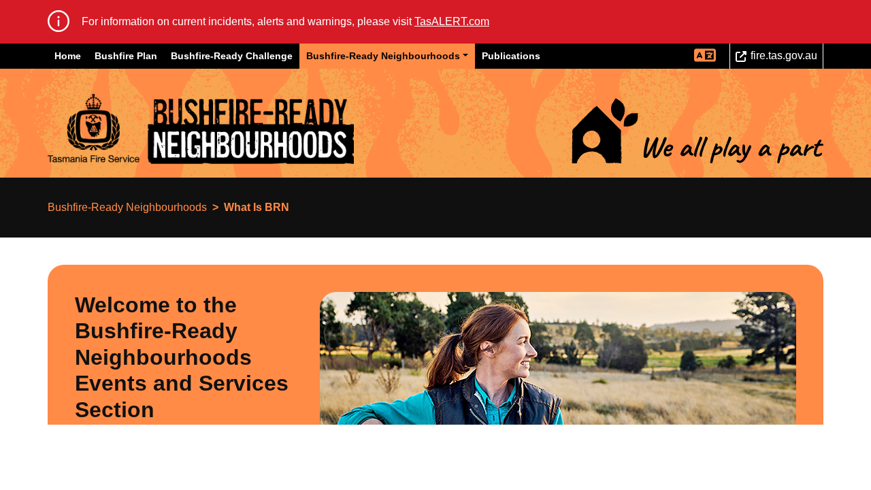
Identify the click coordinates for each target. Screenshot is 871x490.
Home (67, 55)
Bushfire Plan (126, 55)
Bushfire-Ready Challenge (232, 55)
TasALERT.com (451, 21)
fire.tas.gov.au (784, 55)
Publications (511, 55)
